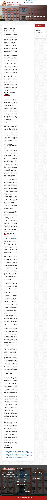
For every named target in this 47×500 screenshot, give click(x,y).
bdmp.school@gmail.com (39, 482)
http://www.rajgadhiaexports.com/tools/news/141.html (19, 452)
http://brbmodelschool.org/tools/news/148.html (17, 454)
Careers (19, 481)
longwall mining (39, 32)
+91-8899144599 (36, 478)
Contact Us (20, 484)
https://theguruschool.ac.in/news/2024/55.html (17, 451)
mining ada (38, 27)
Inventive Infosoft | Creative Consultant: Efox (26, 498)
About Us (20, 471)
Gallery (26, 481)
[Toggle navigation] (44, 3)
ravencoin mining (39, 36)
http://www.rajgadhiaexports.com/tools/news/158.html (19, 455)
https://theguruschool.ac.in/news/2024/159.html (17, 457)
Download (20, 474)
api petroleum (38, 30)
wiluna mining (38, 34)
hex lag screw (13, 292)
